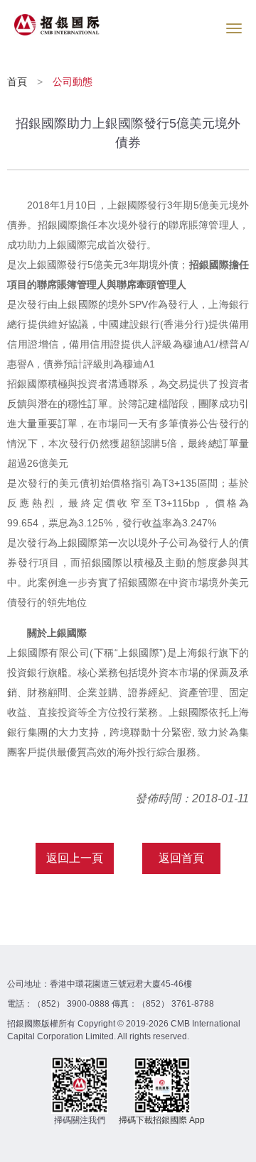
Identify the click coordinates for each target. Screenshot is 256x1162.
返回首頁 (181, 858)
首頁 (18, 81)
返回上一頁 (74, 858)
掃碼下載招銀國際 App (162, 1120)
